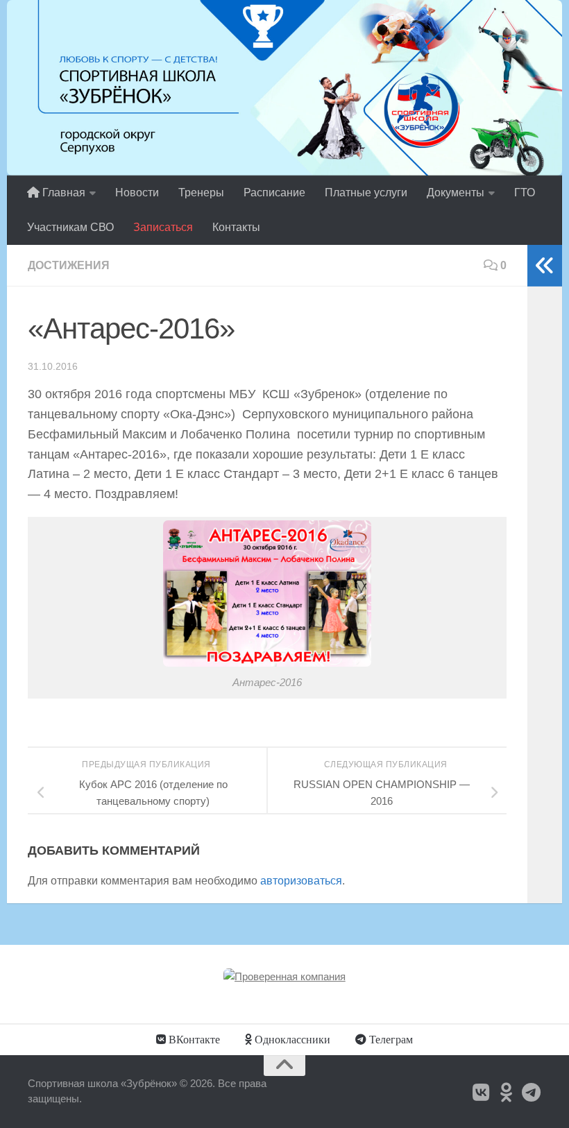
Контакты (236, 227)
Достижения (69, 265)
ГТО (524, 192)
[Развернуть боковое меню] (544, 266)
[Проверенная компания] (284, 976)
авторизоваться (301, 881)
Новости (137, 192)
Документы (455, 192)
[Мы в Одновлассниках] (506, 1092)
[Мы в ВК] (481, 1092)
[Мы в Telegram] (531, 1092)
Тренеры (201, 192)
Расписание (274, 192)
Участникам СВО (70, 227)
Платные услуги (366, 192)
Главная (62, 192)
